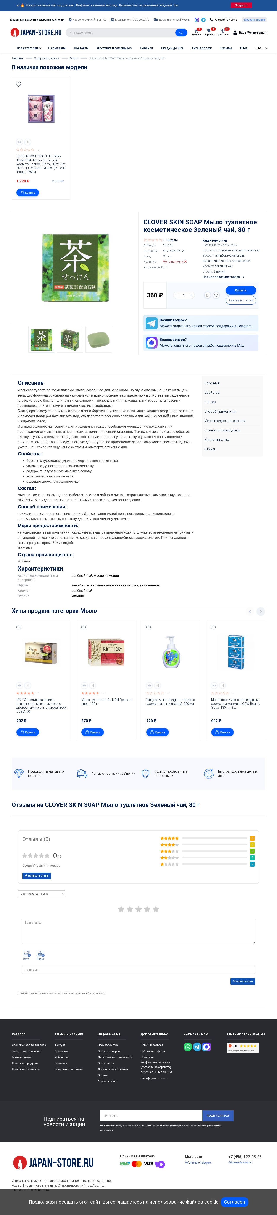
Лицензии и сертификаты (115, 1057)
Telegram (205, 1162)
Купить (30, 192)
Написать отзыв (37, 875)
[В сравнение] (28, 142)
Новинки (146, 48)
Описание (211, 383)
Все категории (27, 48)
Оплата (103, 1075)
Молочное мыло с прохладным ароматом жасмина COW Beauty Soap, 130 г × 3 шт (236, 703)
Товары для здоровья (26, 1051)
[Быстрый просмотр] (19, 142)
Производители (108, 1045)
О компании (57, 48)
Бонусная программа (69, 1069)
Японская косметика (26, 1069)
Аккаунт (60, 1045)
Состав (210, 402)
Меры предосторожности (225, 421)
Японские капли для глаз (29, 1045)
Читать (171, 240)
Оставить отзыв (243, 981)
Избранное (62, 1057)
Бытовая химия (22, 1057)
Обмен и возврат (152, 1045)
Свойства (212, 392)
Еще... (259, 48)
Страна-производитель (222, 430)
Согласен (234, 1202)
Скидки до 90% (172, 48)
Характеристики (217, 440)
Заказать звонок (254, 19)
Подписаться (218, 1115)
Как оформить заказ (154, 1078)
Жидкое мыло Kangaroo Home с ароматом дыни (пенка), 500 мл (171, 702)
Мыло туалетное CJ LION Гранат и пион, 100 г (107, 702)
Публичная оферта (153, 1051)
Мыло (88, 610)
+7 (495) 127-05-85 (245, 1156)
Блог (243, 48)
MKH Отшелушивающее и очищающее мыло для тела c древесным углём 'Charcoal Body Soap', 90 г (42, 705)
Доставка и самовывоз (114, 48)
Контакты (81, 48)
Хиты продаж (202, 48)
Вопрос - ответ (107, 1081)
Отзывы (226, 48)
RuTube (194, 1162)
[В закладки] (18, 84)
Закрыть (241, 5)
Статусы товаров (109, 1051)
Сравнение (62, 1051)
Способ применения (220, 411)
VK (186, 1162)
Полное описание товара (221, 277)
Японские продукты (25, 1063)
